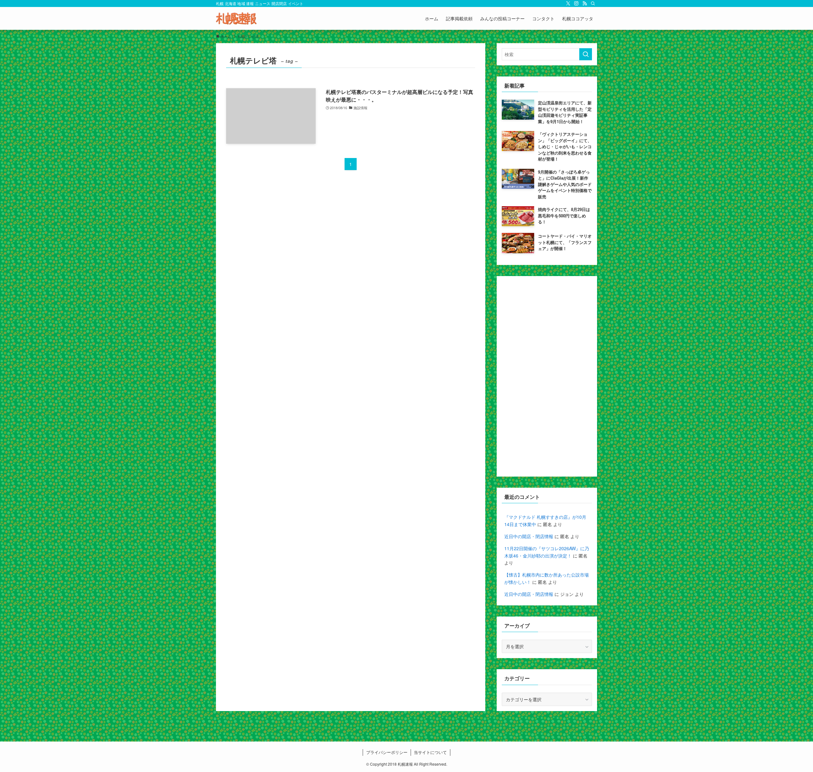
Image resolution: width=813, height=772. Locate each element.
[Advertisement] (547, 376)
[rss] (585, 3)
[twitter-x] (568, 3)
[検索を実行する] (585, 54)
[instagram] (576, 3)
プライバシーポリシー (386, 752)
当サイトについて (430, 752)
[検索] (593, 3)
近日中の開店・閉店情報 (528, 536)
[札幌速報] (236, 18)
